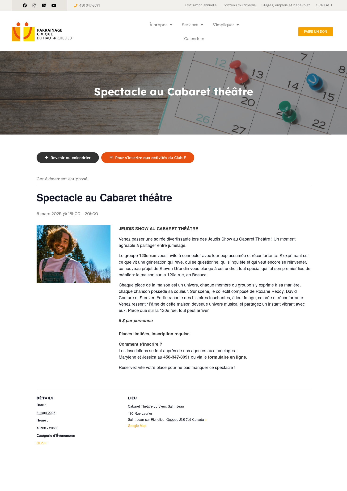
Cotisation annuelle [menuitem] (201, 5)
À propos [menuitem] (158, 25)
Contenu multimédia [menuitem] (239, 5)
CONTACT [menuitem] (324, 5)
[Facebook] (25, 5)
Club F (42, 443)
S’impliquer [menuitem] (223, 25)
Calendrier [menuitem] (194, 38)
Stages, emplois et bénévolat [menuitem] (286, 5)
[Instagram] (34, 5)
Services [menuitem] (190, 25)
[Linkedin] (44, 5)
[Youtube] (54, 5)
